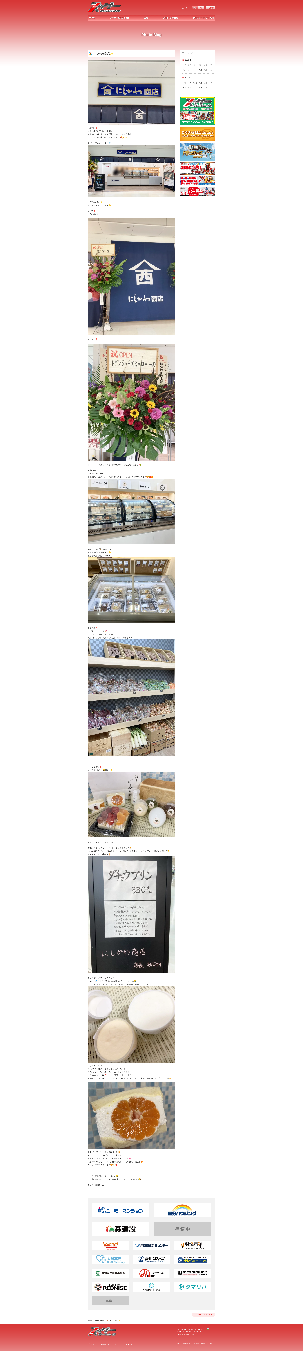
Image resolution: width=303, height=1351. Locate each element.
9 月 (200, 83)
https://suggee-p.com (186, 1334)
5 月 (189, 70)
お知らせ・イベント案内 (203, 17)
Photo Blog (99, 1320)
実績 (146, 17)
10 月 (195, 83)
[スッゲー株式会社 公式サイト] (104, 7)
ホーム (90, 1320)
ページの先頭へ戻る (205, 1315)
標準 (194, 8)
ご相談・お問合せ (170, 17)
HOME (92, 17)
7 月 (210, 83)
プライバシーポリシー (116, 1344)
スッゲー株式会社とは (119, 17)
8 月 (205, 83)
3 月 (200, 70)
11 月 (190, 83)
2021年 (188, 77)
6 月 (184, 87)
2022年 (188, 60)
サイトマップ (131, 1344)
